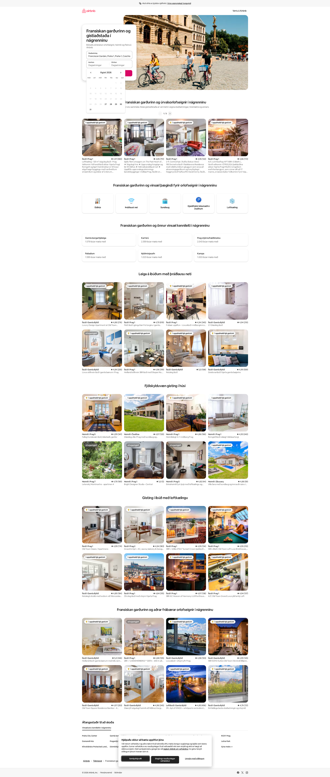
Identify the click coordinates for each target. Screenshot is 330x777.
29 (116, 104)
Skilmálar (118, 772)
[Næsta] (170, 113)
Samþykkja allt (135, 758)
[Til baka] (160, 113)
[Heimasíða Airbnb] (88, 11)
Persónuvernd (106, 772)
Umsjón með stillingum (194, 758)
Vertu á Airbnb (239, 10)
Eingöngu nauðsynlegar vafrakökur (165, 759)
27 (106, 104)
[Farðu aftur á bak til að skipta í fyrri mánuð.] (91, 72)
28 (111, 104)
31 (90, 109)
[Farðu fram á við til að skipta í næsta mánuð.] (120, 72)
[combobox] (109, 56)
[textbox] (97, 65)
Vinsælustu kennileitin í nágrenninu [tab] (96, 728)
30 (121, 104)
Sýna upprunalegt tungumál (179, 3)
